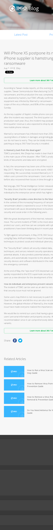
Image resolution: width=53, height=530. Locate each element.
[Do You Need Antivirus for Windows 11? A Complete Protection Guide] (14, 411)
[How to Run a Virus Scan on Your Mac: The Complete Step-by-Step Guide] (14, 371)
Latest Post (21, 34)
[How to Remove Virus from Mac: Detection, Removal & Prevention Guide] (14, 385)
